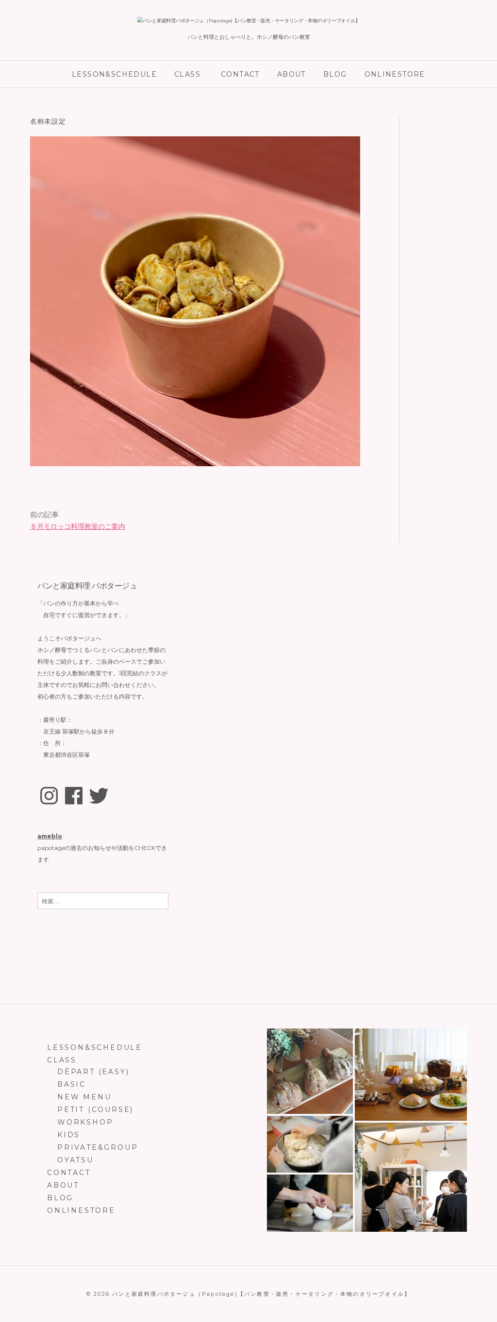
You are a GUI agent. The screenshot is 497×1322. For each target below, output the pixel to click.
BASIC (71, 1084)
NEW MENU (84, 1097)
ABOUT (291, 74)
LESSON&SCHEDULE (114, 74)
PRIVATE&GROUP (97, 1147)
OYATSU (75, 1160)
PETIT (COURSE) (95, 1109)
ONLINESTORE (394, 74)
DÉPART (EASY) (93, 1071)
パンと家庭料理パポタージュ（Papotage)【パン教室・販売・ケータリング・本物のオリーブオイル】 (261, 1293)
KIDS (68, 1134)
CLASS (187, 74)
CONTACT (240, 74)
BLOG (335, 74)
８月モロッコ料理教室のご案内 (77, 526)
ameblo (49, 836)
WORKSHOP (85, 1122)
